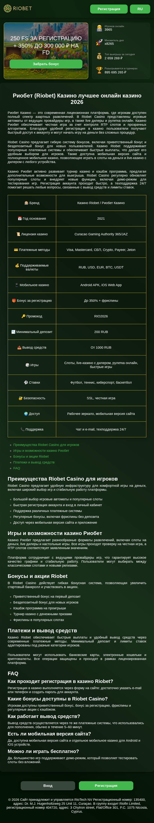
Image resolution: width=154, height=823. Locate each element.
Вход (48, 786)
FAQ (16, 468)
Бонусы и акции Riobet (31, 456)
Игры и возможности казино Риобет (41, 451)
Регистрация (109, 9)
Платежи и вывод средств (34, 462)
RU (140, 9)
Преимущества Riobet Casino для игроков (46, 445)
